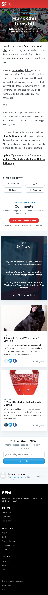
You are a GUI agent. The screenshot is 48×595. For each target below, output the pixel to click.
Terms (4, 590)
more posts (18, 477)
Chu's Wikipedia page (14, 136)
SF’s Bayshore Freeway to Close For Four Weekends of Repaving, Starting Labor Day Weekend (24, 285)
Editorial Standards (9, 541)
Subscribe (24, 461)
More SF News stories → (24, 295)
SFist (6, 492)
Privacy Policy (7, 585)
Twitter (5, 565)
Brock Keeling (29, 13)
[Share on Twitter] (10, 361)
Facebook (6, 561)
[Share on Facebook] (15, 361)
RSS (3, 570)
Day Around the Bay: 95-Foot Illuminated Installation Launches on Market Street (24, 263)
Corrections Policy (9, 545)
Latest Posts (7, 513)
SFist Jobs (6, 517)
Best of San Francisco (10, 521)
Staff (4, 537)
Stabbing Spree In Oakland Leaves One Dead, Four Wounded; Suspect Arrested (24, 273)
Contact (5, 549)
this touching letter (21, 70)
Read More (39, 476)
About (4, 533)
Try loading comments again (24, 220)
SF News (15, 13)
